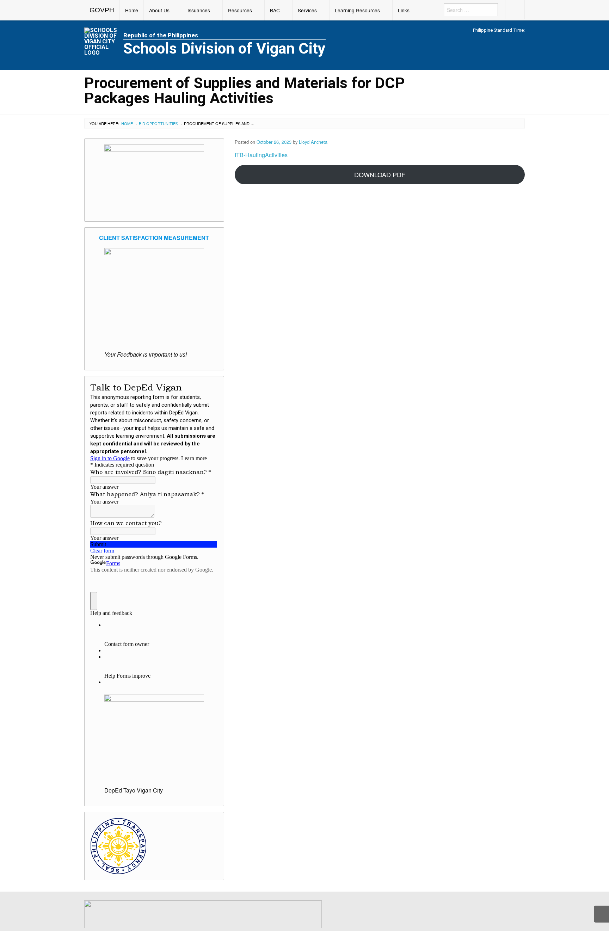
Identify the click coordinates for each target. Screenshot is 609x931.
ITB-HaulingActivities (261, 155)
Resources (240, 10)
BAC (275, 10)
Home (131, 10)
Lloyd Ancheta (313, 141)
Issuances (198, 10)
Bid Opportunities (158, 123)
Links (404, 10)
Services (307, 10)
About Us (159, 10)
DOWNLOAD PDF (379, 174)
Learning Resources (357, 10)
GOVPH (102, 10)
